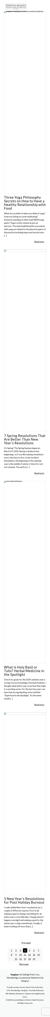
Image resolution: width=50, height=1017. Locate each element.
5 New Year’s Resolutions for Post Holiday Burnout (24, 900)
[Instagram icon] (28, 1008)
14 (38, 954)
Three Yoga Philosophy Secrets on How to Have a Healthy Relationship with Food (25, 202)
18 (29, 959)
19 (34, 959)
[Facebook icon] (22, 1008)
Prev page (26, 942)
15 (16, 959)
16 (20, 959)
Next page (24, 964)
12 (29, 954)
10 (20, 954)
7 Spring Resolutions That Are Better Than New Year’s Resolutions (25, 439)
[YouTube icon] (25, 1008)
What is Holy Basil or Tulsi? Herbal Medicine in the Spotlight (24, 670)
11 (25, 954)
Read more (39, 241)
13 (34, 954)
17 (25, 959)
